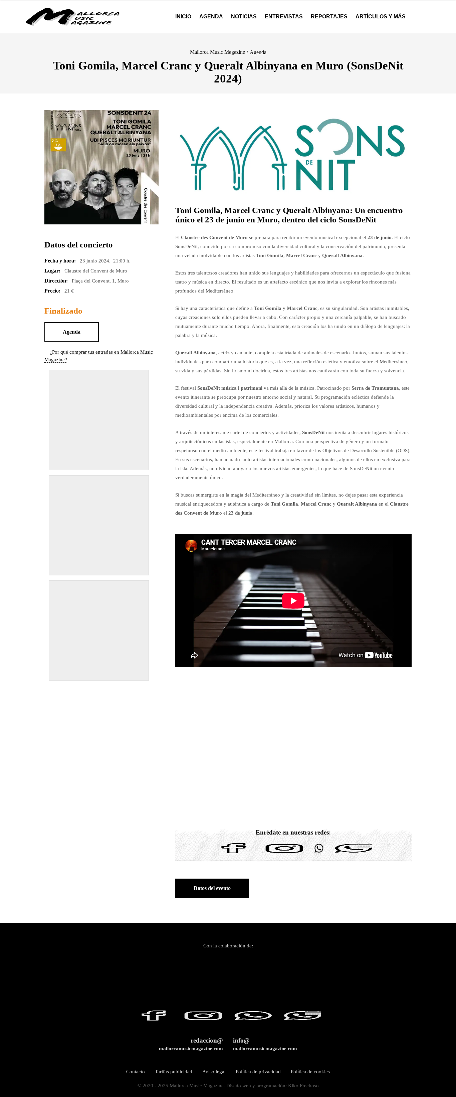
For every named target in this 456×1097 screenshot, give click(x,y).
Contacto (135, 1071)
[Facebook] (233, 853)
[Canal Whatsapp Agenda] (353, 853)
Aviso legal (214, 1071)
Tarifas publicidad (173, 1071)
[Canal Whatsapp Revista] (318, 853)
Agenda (258, 52)
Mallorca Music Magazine (217, 52)
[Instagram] (284, 853)
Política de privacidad (258, 1071)
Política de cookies (310, 1071)
